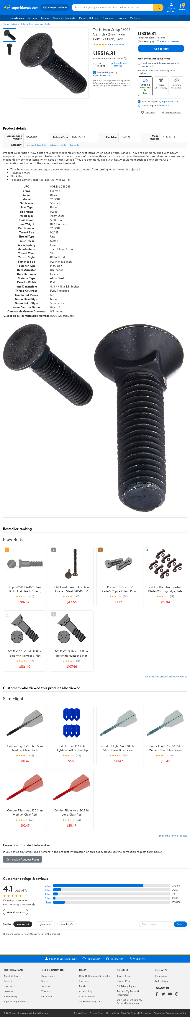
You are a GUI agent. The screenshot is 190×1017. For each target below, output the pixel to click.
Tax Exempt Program (90, 1001)
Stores (44, 981)
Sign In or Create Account (62, 958)
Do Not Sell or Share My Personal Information (129, 1001)
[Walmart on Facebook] (157, 994)
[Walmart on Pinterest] (177, 994)
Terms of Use (123, 976)
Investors (8, 991)
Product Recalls (87, 996)
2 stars (48, 898)
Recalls (82, 986)
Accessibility (85, 991)
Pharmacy (107, 18)
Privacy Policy (124, 981)
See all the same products (173, 835)
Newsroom (9, 986)
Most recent (23, 924)
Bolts (47, 23)
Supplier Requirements (15, 1001)
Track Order (116, 958)
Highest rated (45, 924)
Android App (161, 981)
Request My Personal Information (128, 992)
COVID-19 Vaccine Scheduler (94, 976)
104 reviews (118, 44)
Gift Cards (46, 996)
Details (165, 105)
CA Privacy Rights (126, 986)
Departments (17, 18)
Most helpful (66, 924)
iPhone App (161, 976)
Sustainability (10, 996)
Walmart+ (46, 991)
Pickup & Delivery (88, 18)
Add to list (150, 112)
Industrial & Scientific (21, 23)
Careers (121, 18)
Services (32, 18)
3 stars (48, 894)
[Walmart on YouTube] (170, 994)
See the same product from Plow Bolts (166, 676)
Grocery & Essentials (64, 18)
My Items (135, 18)
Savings (45, 18)
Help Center (93, 958)
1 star (48, 902)
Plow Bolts (74, 144)
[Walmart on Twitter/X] (163, 994)
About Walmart (12, 976)
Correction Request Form (22, 859)
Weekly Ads (139, 958)
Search (180, 924)
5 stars (48, 885)
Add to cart (161, 48)
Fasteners (38, 23)
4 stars (47, 890)
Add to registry (173, 112)
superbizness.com (102, 75)
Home (6, 23)
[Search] (158, 7)
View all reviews (15, 912)
